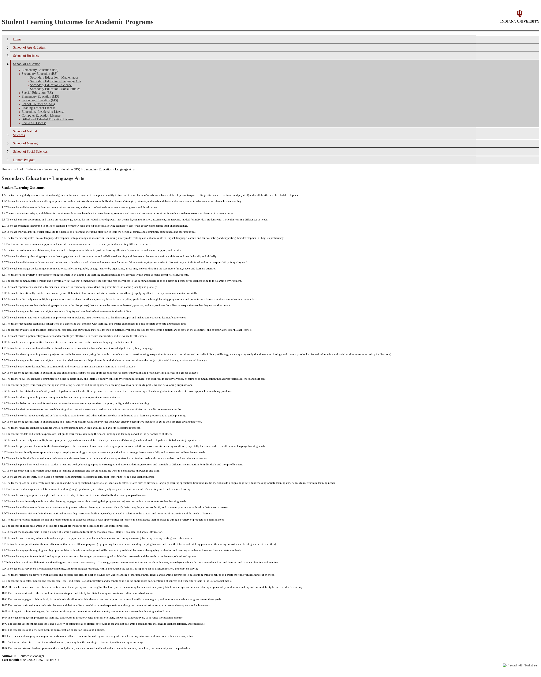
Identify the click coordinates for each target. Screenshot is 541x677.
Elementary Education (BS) (40, 70)
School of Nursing (25, 143)
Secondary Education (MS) (40, 100)
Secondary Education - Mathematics (54, 77)
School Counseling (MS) (38, 104)
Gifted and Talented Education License (48, 119)
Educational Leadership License (43, 111)
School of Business (26, 55)
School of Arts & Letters (29, 47)
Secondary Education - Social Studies (55, 89)
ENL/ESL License (34, 123)
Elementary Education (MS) (40, 96)
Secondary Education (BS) (39, 73)
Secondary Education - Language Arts (55, 81)
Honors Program (24, 160)
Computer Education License (41, 115)
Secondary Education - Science (51, 85)
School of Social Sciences (30, 151)
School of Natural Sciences (25, 133)
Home (17, 39)
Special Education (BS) (37, 92)
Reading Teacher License (38, 108)
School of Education (26, 64)
